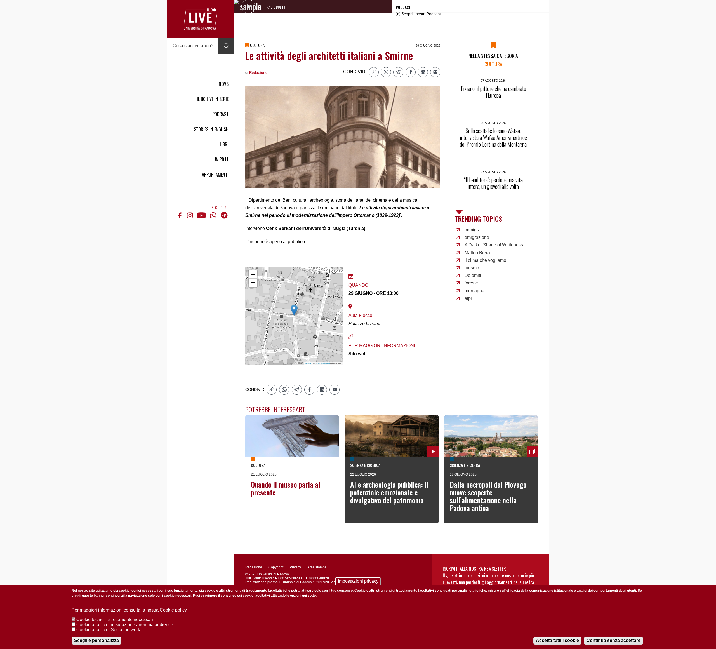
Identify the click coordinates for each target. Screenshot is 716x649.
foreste (471, 283)
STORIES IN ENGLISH (211, 129)
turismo (472, 267)
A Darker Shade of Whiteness (494, 245)
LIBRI (224, 144)
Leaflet (308, 363)
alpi (468, 298)
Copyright (275, 567)
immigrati (474, 229)
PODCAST (220, 114)
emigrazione (477, 237)
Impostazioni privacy (358, 581)
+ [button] (253, 274)
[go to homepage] (200, 19)
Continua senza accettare (613, 640)
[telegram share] (398, 72)
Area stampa (317, 567)
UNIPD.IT (221, 159)
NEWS (224, 84)
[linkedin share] (423, 72)
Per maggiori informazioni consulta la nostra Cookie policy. (130, 610)
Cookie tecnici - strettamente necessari (114, 619)
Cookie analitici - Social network (108, 629)
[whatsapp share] (386, 72)
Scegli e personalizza (96, 640)
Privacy (295, 567)
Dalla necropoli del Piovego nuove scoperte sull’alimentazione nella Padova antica (488, 496)
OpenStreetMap (322, 363)
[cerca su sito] (226, 46)
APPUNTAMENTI (215, 174)
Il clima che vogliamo (485, 260)
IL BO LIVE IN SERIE (213, 99)
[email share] (435, 72)
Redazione (258, 72)
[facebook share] (411, 72)
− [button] (253, 282)
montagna (474, 290)
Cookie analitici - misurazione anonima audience (124, 624)
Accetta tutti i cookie (557, 640)
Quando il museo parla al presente (285, 488)
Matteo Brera (477, 252)
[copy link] (374, 72)
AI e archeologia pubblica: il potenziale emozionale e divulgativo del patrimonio (389, 492)
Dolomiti (473, 275)
